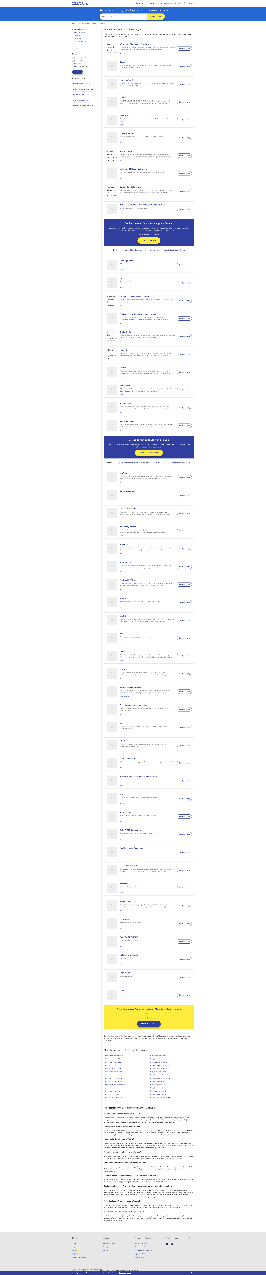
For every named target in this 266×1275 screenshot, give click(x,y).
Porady (105, 1247)
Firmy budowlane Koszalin (158, 1091)
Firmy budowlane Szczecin (113, 1072)
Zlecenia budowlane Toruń (174, 250)
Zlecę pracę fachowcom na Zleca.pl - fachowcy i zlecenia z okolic (80, 3)
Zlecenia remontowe (141, 1247)
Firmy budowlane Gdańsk (113, 1068)
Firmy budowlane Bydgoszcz (114, 1081)
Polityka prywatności (79, 1257)
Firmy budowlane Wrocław (113, 1062)
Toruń (94, 23)
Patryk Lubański (127, 80)
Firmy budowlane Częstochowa (115, 1084)
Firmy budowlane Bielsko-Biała (160, 1065)
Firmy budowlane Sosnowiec (159, 1075)
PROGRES (124, 98)
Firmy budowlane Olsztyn (158, 1059)
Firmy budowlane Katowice (113, 1075)
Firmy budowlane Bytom (158, 1081)
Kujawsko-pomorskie (84, 23)
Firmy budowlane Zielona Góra (160, 1078)
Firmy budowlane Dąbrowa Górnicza (162, 1097)
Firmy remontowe (148, 463)
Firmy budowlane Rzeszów (113, 1097)
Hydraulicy (160, 463)
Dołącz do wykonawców (172, 3)
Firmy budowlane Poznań (113, 1065)
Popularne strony (140, 1254)
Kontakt (105, 1250)
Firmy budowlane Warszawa (114, 1055)
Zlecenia (152, 3)
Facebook (167, 1244)
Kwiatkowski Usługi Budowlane (133, 169)
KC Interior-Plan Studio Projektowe (135, 44)
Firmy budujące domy (131, 463)
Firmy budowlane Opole (158, 1072)
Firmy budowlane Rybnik (158, 1084)
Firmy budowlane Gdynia (158, 1055)
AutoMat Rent (126, 151)
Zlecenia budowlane (153, 250)
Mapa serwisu (139, 1257)
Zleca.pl (74, 23)
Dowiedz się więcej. (125, 1273)
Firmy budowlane (102, 23)
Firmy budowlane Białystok (113, 1078)
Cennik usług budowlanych (143, 1250)
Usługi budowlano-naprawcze (178, 463)
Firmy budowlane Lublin (112, 1088)
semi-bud (124, 116)
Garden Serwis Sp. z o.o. (130, 187)
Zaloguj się (190, 3)
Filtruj (77, 72)
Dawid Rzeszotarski (128, 133)
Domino (123, 62)
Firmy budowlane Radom (158, 1062)
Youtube (172, 1244)
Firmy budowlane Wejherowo (159, 1094)
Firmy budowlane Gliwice (158, 1068)
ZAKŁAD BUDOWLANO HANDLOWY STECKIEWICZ (142, 205)
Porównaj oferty (156, 16)
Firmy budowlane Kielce (112, 1091)
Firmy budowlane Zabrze (158, 1088)
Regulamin (75, 1254)
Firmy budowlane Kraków (113, 1059)
